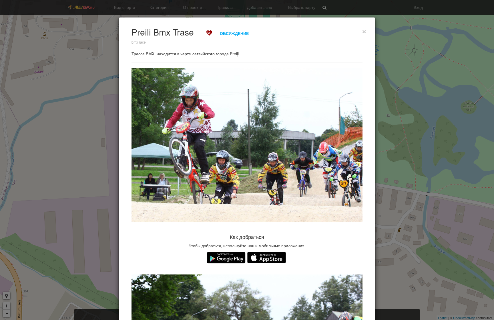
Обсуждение (234, 33)
